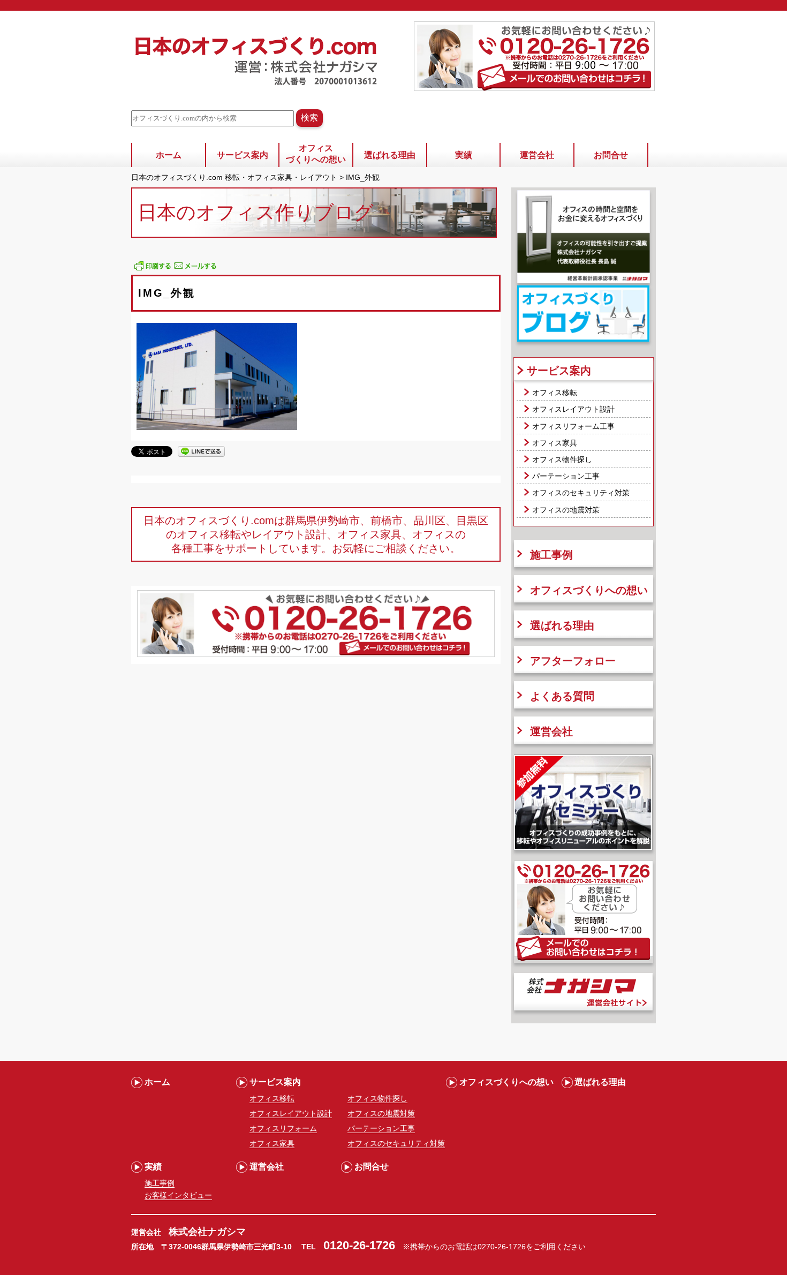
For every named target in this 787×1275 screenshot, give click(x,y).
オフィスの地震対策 (566, 510)
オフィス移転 (554, 392)
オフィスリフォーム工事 (573, 426)
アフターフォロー (573, 661)
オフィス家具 (554, 443)
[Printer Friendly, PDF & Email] (175, 269)
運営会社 (537, 155)
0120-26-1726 (359, 1245)
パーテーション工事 (566, 476)
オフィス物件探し (562, 459)
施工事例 (551, 555)
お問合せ (611, 155)
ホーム (168, 155)
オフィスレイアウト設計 (573, 409)
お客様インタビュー (178, 1195)
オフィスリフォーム (283, 1128)
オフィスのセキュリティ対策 (581, 492)
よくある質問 (562, 696)
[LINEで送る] (201, 451)
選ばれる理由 (389, 155)
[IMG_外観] (217, 427)
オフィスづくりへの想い (316, 154)
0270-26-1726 (502, 1246)
